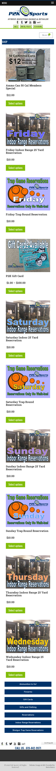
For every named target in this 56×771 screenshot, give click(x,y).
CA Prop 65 (48, 743)
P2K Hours (38, 26)
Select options (15, 103)
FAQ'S (16, 26)
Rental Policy (26, 26)
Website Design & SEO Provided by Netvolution (42, 766)
